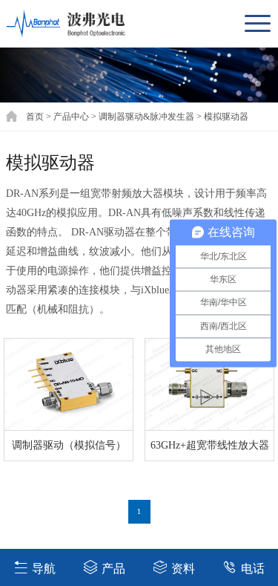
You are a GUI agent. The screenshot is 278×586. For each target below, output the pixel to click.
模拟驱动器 (226, 116)
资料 (183, 568)
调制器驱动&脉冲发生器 (146, 116)
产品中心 (71, 116)
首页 (35, 116)
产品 (113, 568)
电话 (253, 568)
